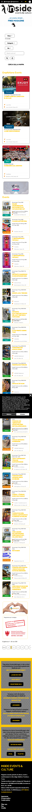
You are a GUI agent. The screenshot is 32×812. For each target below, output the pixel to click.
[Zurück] (8, 647)
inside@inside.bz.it (6, 792)
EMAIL (11, 754)
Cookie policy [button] (6, 410)
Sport (7, 161)
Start (4, 647)
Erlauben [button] (22, 414)
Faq (2, 806)
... (26, 647)
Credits (3, 808)
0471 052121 (25, 790)
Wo (8, 48)
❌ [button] (30, 395)
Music (6, 249)
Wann (9, 36)
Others (6, 359)
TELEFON (21, 754)
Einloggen (7, 1)
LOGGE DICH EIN (16, 675)
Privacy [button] (13, 410)
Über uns (4, 804)
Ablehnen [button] (9, 414)
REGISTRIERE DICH (16, 684)
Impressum (4, 796)
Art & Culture (6, 232)
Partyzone (9, 92)
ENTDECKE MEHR (16, 744)
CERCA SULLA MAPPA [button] (16, 64)
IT (21, 1)
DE (25, 1)
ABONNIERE (16, 705)
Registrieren (15, 1)
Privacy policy (5, 798)
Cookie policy (5, 800)
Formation (6, 468)
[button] (2, 1)
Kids (7, 302)
